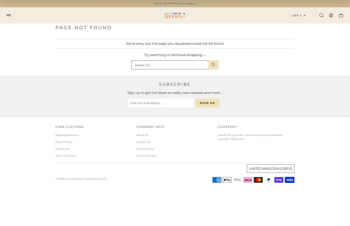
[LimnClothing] (175, 15)
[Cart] (341, 15)
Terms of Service (65, 155)
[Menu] (9, 15)
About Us (142, 135)
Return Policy (63, 141)
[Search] (321, 15)
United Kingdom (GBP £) (270, 169)
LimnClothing (73, 178)
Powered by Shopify (95, 178)
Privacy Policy (145, 148)
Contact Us (62, 148)
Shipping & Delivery (67, 135)
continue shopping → (188, 55)
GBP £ (297, 15)
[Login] (331, 15)
